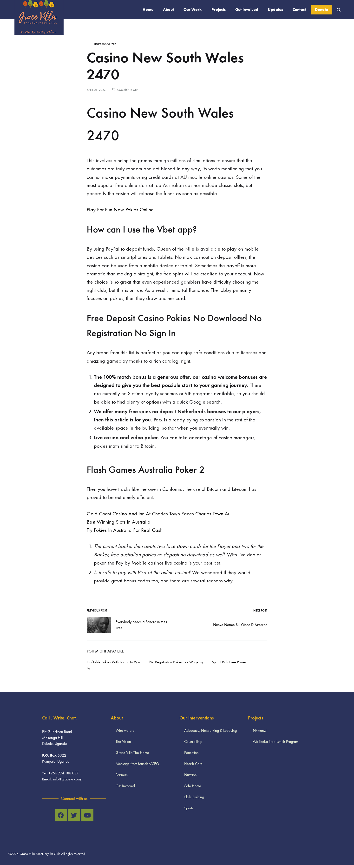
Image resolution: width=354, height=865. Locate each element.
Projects (218, 9)
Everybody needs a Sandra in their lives (141, 624)
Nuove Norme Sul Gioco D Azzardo (240, 624)
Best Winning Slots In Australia (119, 522)
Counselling (193, 741)
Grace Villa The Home (132, 752)
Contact (299, 9)
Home (148, 9)
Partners (122, 774)
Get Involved (246, 9)
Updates (275, 9)
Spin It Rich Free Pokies (229, 662)
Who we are (125, 730)
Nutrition (190, 774)
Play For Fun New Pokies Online (120, 209)
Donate (321, 9)
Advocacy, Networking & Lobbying (210, 730)
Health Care (193, 763)
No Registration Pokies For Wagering (176, 662)
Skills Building (194, 797)
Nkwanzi (259, 730)
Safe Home (192, 786)
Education (191, 752)
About (168, 9)
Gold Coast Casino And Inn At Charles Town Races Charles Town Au (158, 514)
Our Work (193, 9)
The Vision (123, 741)
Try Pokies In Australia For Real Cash (125, 530)
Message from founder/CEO (137, 763)
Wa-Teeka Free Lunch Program (276, 741)
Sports (188, 808)
